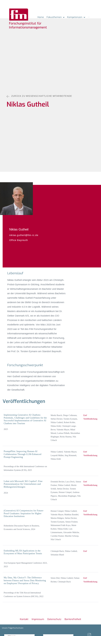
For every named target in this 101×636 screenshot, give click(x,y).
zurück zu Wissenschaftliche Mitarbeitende (41, 96)
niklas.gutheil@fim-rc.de (23, 235)
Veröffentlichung (90, 419)
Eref (85, 415)
